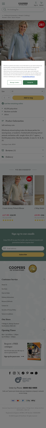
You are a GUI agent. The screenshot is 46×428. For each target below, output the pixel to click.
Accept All (30, 82)
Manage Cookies (14, 82)
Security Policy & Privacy (28, 76)
